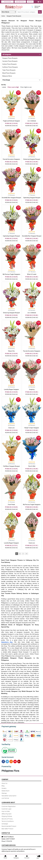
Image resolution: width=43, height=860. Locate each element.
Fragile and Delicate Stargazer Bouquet (11, 121)
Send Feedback (9, 837)
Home (3, 16)
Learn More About (8, 802)
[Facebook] (3, 761)
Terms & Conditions (8, 821)
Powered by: (7, 766)
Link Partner (5, 798)
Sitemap (4, 793)
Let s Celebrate (32, 121)
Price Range (6, 80)
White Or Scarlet (31, 274)
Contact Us (6, 833)
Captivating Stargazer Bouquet (31, 197)
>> (26, 554)
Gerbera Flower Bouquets (9, 64)
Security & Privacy (7, 819)
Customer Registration (9, 806)
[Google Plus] (19, 761)
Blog (3, 786)
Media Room (5, 791)
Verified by (6, 744)
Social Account (8, 757)
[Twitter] (7, 761)
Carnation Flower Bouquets (10, 61)
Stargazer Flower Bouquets (14, 16)
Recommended (7, 1)
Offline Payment (6, 814)
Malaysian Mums (7, 76)
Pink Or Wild (31, 466)
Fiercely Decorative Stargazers (11, 159)
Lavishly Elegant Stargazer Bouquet (11, 390)
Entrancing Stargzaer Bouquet (31, 159)
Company (5, 779)
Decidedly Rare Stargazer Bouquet (11, 197)
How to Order (6, 811)
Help (40, 1)
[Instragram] (11, 761)
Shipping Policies (7, 816)
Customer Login (6, 809)
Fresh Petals (11, 504)
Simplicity (31, 389)
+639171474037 (10, 839)
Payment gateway (9, 726)
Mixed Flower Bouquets (9, 73)
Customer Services (9, 845)
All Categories (6, 54)
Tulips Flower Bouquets (9, 70)
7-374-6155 (9, 841)
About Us (4, 783)
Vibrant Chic (11, 351)
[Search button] (40, 12)
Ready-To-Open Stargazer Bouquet (31, 428)
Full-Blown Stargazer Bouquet (11, 466)
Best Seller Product (20, 1)
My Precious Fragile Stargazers (11, 274)
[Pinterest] (15, 761)
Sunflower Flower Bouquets (10, 67)
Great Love (11, 428)
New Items (30, 1)
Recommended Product (9, 826)
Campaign (5, 824)
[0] (37, 856)
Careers (4, 788)
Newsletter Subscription (9, 796)
